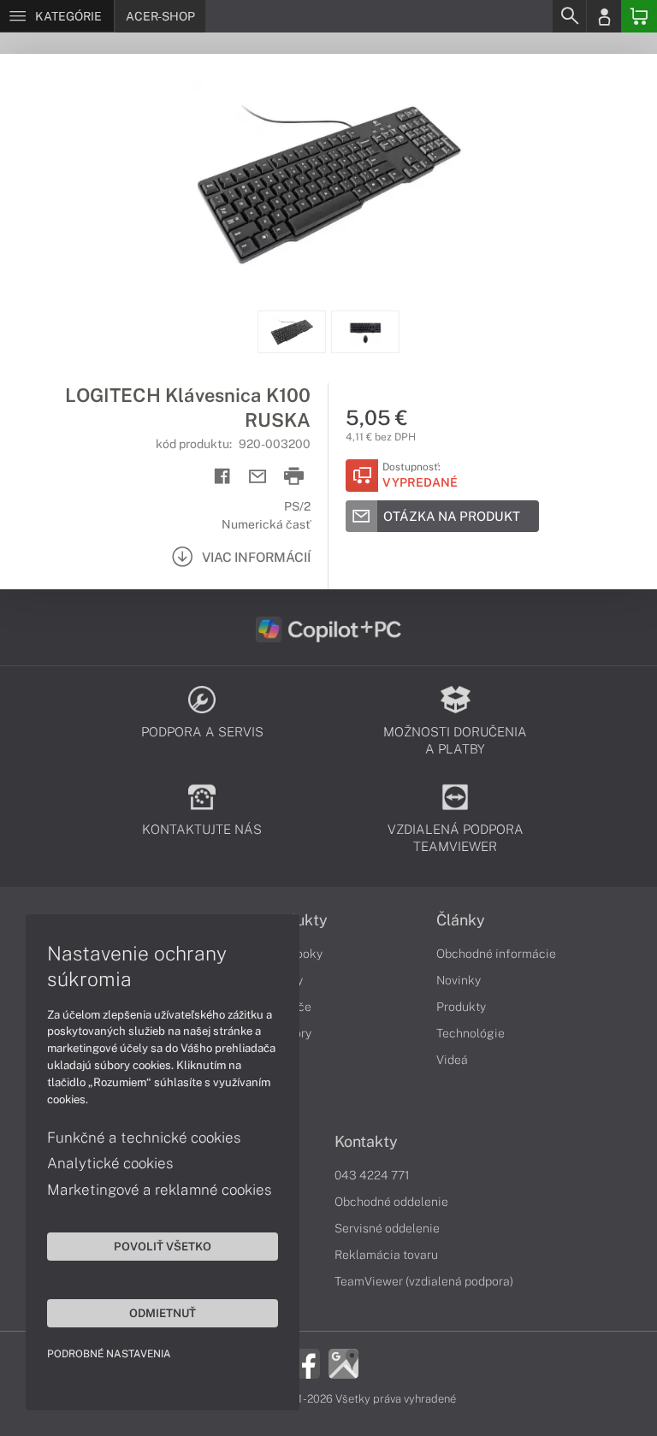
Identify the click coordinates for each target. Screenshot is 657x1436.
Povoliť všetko (162, 1246)
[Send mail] (258, 476)
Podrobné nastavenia (109, 1354)
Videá (452, 1060)
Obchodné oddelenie (391, 1201)
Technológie (470, 1033)
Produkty (461, 1006)
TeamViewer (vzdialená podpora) (423, 1281)
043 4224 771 (372, 1175)
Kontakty (366, 1141)
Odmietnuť (162, 1313)
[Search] (569, 16)
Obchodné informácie (496, 953)
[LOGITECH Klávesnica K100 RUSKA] (328, 182)
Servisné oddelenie (387, 1228)
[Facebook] (305, 1362)
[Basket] (639, 16)
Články (460, 920)
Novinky (458, 980)
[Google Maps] (343, 1362)
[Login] (604, 16)
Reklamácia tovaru (386, 1255)
